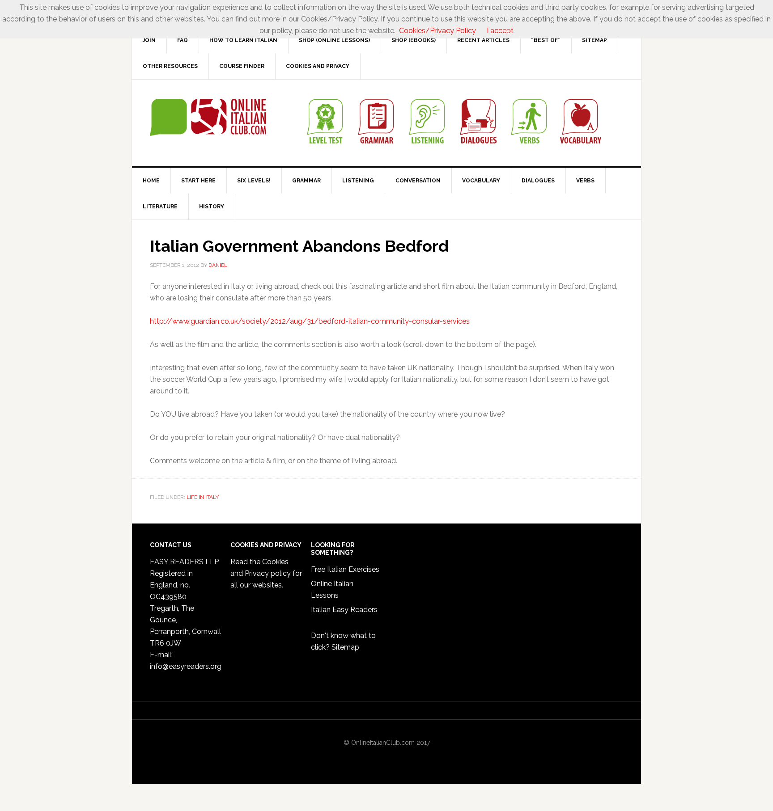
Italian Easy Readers (344, 609)
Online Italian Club (208, 117)
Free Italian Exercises (345, 569)
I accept (500, 30)
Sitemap (345, 647)
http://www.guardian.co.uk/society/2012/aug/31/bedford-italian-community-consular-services (310, 321)
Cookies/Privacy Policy (437, 30)
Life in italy (203, 497)
